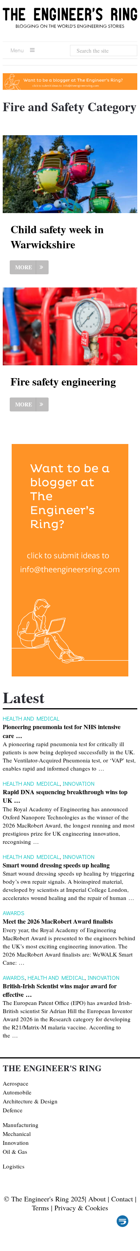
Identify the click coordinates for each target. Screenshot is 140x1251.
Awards (13, 913)
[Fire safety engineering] (70, 326)
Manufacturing (20, 1125)
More (23, 267)
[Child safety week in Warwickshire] (70, 174)
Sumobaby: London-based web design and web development (122, 1221)
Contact (122, 1198)
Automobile (17, 1092)
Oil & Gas (15, 1151)
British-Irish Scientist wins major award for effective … (60, 990)
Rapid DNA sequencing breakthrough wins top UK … (65, 796)
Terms (40, 1207)
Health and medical (31, 718)
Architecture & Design (30, 1101)
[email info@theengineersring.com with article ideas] (70, 87)
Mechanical (17, 1133)
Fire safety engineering (63, 381)
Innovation (78, 783)
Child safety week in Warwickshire (57, 237)
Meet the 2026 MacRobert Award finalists (58, 921)
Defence (13, 1110)
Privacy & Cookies (81, 1207)
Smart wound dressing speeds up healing (56, 865)
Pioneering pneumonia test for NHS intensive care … (62, 731)
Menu (17, 50)
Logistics (13, 1166)
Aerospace (15, 1083)
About (97, 1198)
